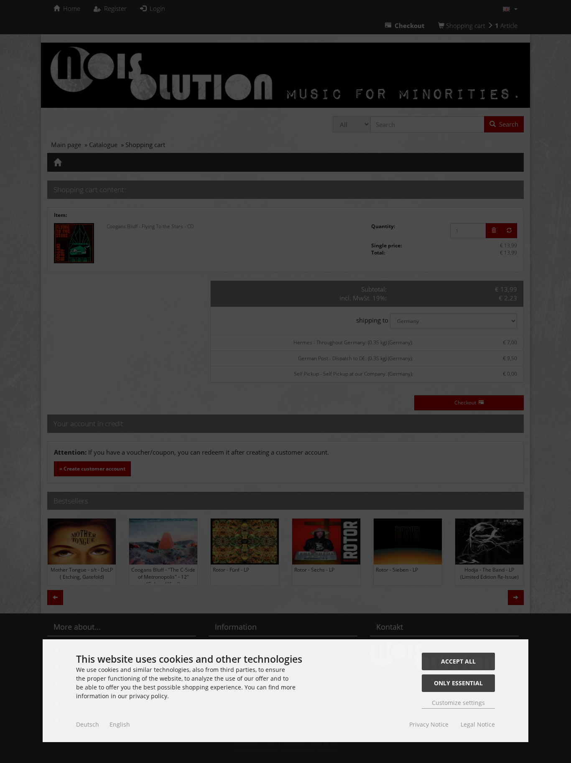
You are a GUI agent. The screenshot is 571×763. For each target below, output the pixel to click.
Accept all (458, 661)
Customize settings (458, 703)
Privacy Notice (429, 724)
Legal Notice (478, 724)
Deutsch (87, 724)
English (120, 724)
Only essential (458, 683)
